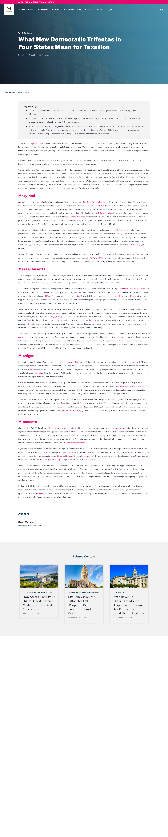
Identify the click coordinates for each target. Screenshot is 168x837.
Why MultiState (26, 9)
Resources (69, 9)
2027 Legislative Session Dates (37, 2)
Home (20, 92)
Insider (27, 92)
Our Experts (42, 9)
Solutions (56, 9)
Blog (79, 9)
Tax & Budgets (25, 33)
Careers (88, 9)
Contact (99, 9)
